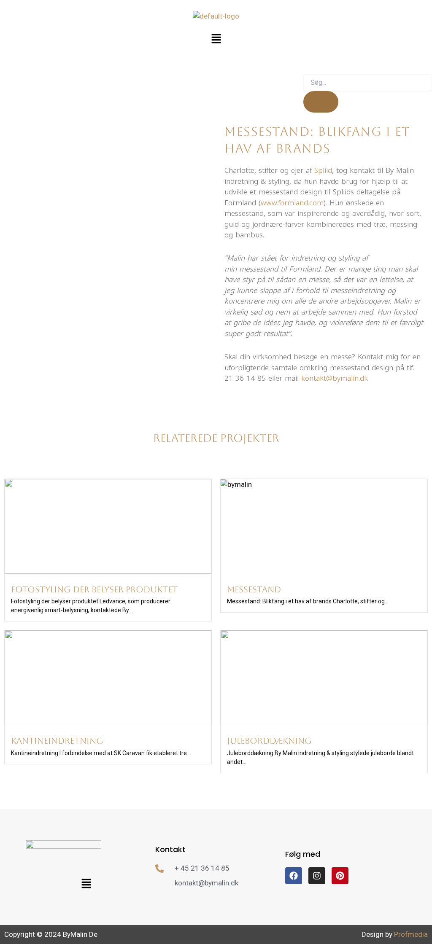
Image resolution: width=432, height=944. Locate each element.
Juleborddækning (269, 741)
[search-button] (320, 102)
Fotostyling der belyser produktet (94, 589)
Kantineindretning (57, 741)
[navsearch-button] (310, 65)
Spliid (323, 170)
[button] (216, 39)
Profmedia (411, 934)
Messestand (254, 589)
